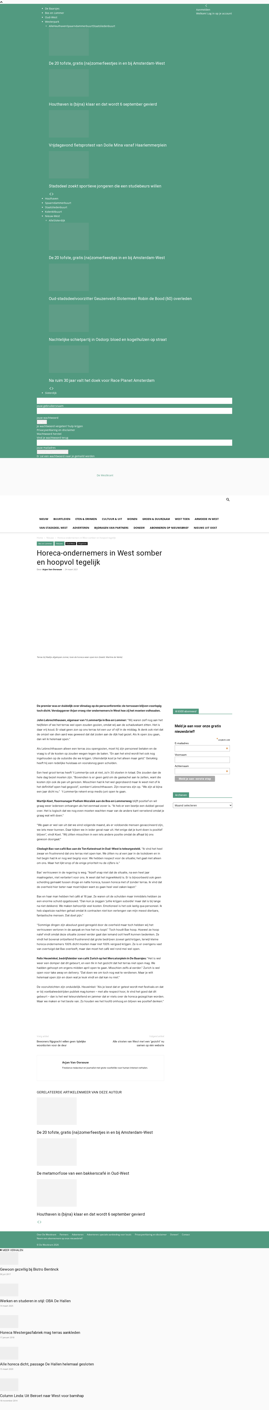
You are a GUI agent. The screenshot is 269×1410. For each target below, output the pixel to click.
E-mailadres (201, 743)
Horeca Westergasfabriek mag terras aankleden (40, 1332)
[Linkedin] (65, 584)
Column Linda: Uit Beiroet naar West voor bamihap (42, 1396)
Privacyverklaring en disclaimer (56, 430)
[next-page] (40, 1222)
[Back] (206, 5)
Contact (186, 1234)
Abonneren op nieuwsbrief (169, 527)
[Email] (57, 584)
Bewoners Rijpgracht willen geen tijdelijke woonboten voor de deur (61, 1043)
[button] (227, 500)
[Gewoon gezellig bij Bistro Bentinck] (134, 1258)
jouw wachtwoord (47, 417)
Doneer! (139, 527)
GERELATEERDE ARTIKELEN (59, 1092)
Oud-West (70, 543)
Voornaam (181, 754)
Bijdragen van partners (111, 527)
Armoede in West (207, 519)
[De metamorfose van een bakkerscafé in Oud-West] (100, 1152)
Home (40, 537)
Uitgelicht (82, 543)
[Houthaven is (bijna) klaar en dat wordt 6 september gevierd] (100, 1193)
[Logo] (64, 512)
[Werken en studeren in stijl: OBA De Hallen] (134, 1290)
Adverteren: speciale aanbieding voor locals (109, 1234)
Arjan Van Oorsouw (52, 569)
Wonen (132, 519)
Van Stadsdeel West (53, 527)
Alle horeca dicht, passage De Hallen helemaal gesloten (47, 1364)
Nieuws (50, 537)
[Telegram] (74, 584)
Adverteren (81, 527)
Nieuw (43, 519)
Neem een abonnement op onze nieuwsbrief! (60, 1238)
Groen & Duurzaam (156, 519)
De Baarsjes (52, 8)
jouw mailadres (46, 447)
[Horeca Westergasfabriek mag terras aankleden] (134, 1321)
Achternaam (201, 766)
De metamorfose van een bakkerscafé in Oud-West (83, 1173)
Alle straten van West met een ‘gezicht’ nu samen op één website (138, 1043)
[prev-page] (38, 1222)
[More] (83, 584)
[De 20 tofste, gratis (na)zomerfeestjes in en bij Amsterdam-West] (100, 1111)
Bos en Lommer (54, 13)
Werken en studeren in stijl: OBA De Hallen (35, 1301)
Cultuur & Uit (112, 519)
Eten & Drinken (86, 519)
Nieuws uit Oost (205, 527)
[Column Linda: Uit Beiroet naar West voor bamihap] (134, 1384)
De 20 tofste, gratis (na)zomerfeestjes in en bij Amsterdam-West (95, 1132)
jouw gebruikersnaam (50, 406)
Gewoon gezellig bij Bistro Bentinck (29, 1269)
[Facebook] (40, 584)
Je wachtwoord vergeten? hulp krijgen (60, 426)
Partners (64, 1234)
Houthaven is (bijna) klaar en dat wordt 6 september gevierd (91, 1214)
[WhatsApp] (49, 584)
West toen (182, 519)
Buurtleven (61, 519)
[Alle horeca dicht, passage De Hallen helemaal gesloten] (134, 1353)
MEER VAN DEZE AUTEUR (101, 1092)
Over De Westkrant (46, 1234)
